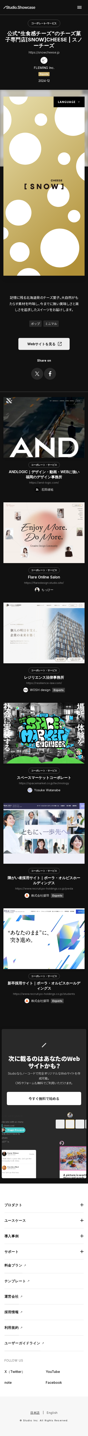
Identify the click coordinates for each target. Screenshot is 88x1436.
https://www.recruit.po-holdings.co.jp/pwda (44, 888)
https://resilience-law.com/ (44, 683)
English (52, 1412)
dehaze (79, 7)
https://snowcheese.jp (44, 52)
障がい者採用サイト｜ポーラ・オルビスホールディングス (44, 880)
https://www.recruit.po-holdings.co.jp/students (44, 993)
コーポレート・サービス (44, 23)
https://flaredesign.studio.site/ (44, 582)
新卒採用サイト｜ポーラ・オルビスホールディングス (44, 985)
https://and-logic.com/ (44, 482)
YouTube (53, 1371)
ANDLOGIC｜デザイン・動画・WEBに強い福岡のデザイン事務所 (44, 474)
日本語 (35, 1412)
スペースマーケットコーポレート (44, 777)
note (8, 1382)
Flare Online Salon (44, 577)
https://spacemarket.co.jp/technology (44, 783)
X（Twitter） (14, 1371)
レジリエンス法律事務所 (44, 677)
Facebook (54, 1382)
